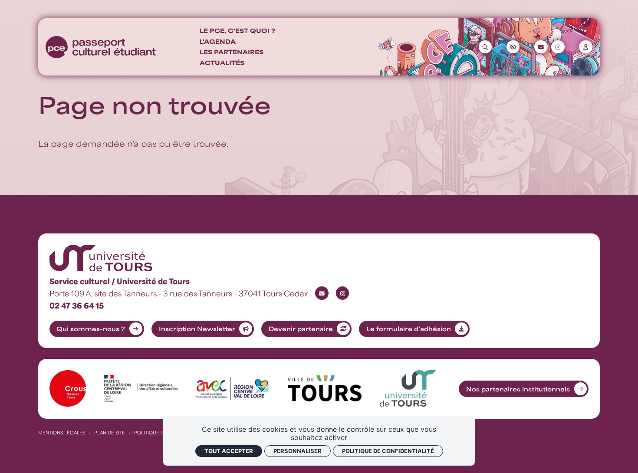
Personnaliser (297, 450)
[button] (513, 46)
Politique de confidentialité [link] (388, 450)
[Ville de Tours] (324, 388)
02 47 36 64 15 (76, 305)
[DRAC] (141, 388)
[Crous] (67, 388)
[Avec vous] (233, 388)
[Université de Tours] (408, 388)
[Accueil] (101, 47)
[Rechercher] (485, 46)
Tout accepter (228, 450)
